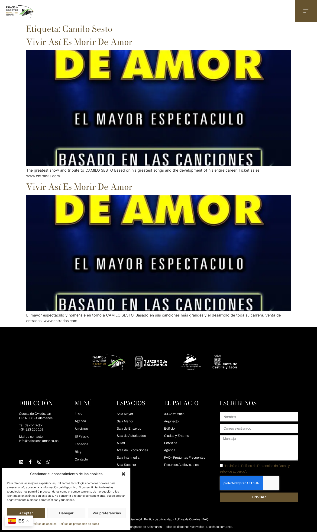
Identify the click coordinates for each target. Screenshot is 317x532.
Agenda (80, 421)
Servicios (81, 429)
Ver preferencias (107, 513)
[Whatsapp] (48, 462)
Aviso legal (135, 519)
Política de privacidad (158, 519)
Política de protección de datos (79, 523)
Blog (78, 452)
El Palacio (82, 436)
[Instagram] (39, 462)
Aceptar (26, 513)
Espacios (81, 444)
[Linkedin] (21, 462)
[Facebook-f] (30, 462)
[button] (123, 474)
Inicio (78, 413)
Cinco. (228, 527)
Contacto (81, 459)
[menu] (306, 11)
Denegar (66, 513)
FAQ (205, 519)
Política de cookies (44, 523)
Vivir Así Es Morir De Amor (79, 41)
